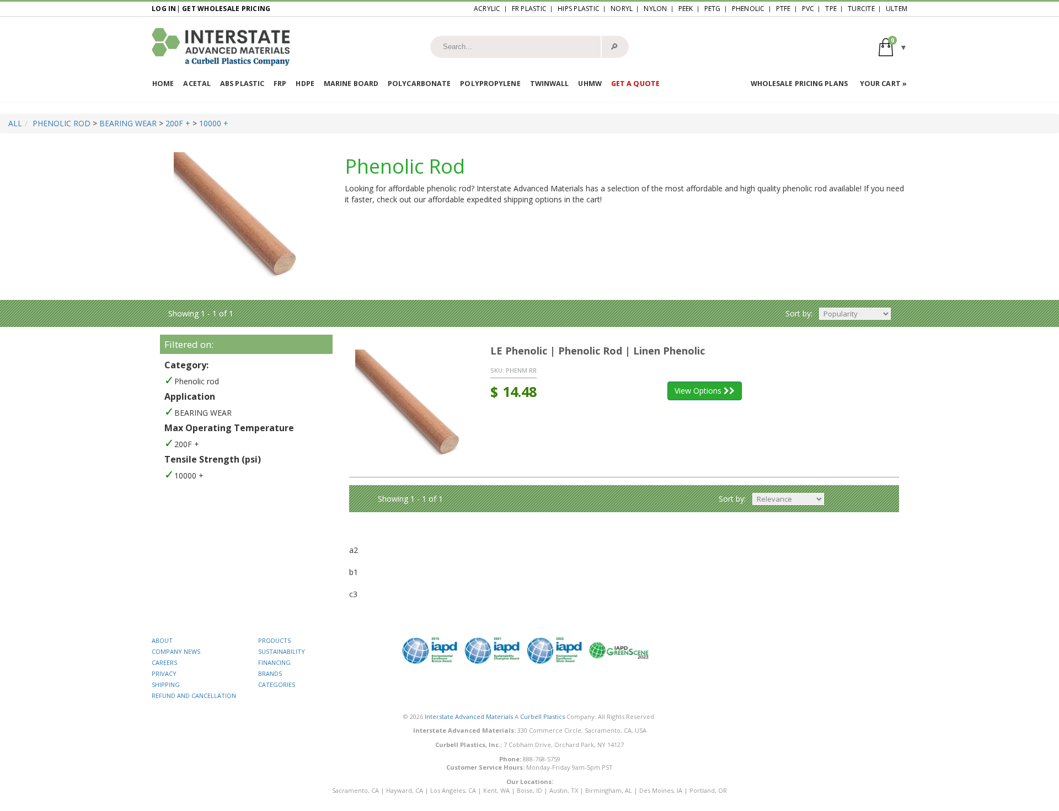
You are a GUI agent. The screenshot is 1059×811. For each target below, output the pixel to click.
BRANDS (270, 673)
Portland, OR (708, 790)
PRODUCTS (274, 640)
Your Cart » (883, 83)
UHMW (589, 83)
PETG (712, 8)
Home (163, 83)
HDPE (305, 83)
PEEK (685, 8)
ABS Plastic (242, 83)
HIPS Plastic (579, 8)
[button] (893, 46)
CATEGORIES (276, 684)
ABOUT (162, 640)
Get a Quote (635, 83)
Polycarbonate (419, 83)
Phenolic (748, 8)
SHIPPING (166, 684)
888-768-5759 (541, 759)
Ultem (896, 8)
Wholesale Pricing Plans (799, 83)
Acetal (197, 83)
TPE (831, 8)
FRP (280, 83)
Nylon (655, 8)
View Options (699, 390)
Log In (164, 8)
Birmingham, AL (608, 790)
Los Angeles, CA (453, 790)
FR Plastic (529, 8)
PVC (808, 8)
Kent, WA (496, 790)
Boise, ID (529, 790)
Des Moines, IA (660, 790)
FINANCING (274, 662)
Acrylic (487, 8)
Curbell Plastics (542, 716)
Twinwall (549, 83)
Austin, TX (563, 790)
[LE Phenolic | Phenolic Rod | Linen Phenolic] (411, 405)
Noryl (622, 8)
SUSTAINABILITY (281, 651)
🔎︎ (614, 46)
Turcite (861, 8)
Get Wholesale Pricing (226, 8)
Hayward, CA (404, 790)
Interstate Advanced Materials (469, 716)
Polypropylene (490, 83)
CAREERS (164, 662)
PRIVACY (164, 673)
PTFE (783, 8)
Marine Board (351, 83)
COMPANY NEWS (176, 651)
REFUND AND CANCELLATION (194, 695)
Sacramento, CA (355, 790)
